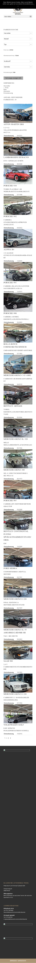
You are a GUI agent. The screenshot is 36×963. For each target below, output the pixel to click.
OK (18, 6)
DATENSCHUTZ (22, 961)
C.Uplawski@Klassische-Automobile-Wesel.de (15, 919)
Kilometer (7, 91)
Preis (6, 88)
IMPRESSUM (13, 961)
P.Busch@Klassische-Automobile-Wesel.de (14, 912)
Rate (5, 89)
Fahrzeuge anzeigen (13, 78)
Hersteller (7, 86)
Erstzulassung (8, 93)
